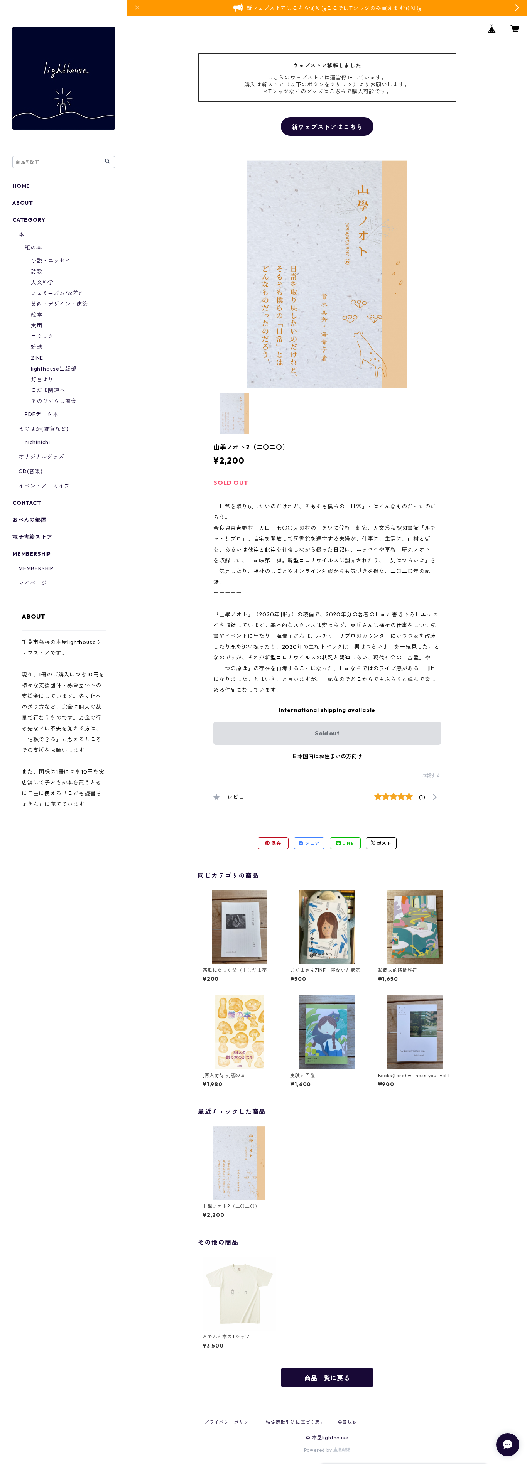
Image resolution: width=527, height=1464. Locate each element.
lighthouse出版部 (53, 368)
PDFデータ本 (42, 414)
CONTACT (26, 502)
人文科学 (42, 282)
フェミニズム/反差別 (57, 293)
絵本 (36, 314)
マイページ (33, 583)
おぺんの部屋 (29, 519)
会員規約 (347, 1422)
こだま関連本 (48, 390)
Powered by (319, 1450)
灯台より (42, 379)
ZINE (37, 357)
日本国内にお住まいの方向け (327, 756)
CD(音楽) (31, 471)
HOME (21, 185)
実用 (36, 325)
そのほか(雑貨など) (44, 428)
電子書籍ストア (32, 536)
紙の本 (33, 247)
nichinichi (37, 442)
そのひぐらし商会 (53, 401)
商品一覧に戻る (327, 1378)
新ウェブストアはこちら (327, 127)
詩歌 (36, 271)
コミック (42, 336)
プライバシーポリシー (228, 1422)
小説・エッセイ (51, 260)
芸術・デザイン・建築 (59, 303)
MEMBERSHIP (36, 568)
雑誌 (36, 347)
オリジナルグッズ (41, 456)
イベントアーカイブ (44, 485)
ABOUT (22, 202)
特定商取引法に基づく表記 (295, 1422)
